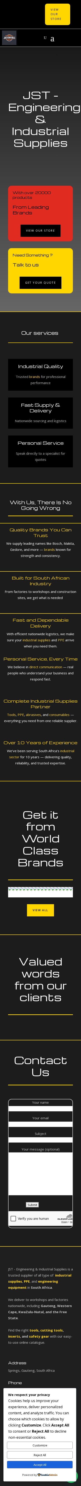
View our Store (56, 14)
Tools (11, 714)
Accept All (40, 1465)
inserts (14, 1336)
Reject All (40, 1455)
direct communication (45, 667)
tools (33, 1330)
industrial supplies (36, 640)
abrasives (33, 714)
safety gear (39, 1336)
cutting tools (51, 1330)
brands (34, 376)
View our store (40, 231)
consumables (59, 714)
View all (40, 910)
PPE (61, 640)
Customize (40, 1445)
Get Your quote (40, 283)
